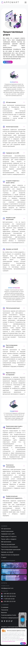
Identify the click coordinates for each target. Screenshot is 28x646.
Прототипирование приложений (10, 549)
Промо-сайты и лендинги (8, 539)
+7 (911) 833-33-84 (8, 599)
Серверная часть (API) (7, 534)
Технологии (4, 610)
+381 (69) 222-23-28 (9, 593)
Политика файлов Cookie (8, 615)
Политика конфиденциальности (10, 617)
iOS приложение (6, 528)
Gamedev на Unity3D (7, 552)
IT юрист (3, 557)
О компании (4, 607)
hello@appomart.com (7, 588)
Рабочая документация (8, 544)
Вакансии (4, 612)
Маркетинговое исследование (10, 555)
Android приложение (7, 531)
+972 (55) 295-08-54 (9, 596)
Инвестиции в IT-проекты (8, 536)
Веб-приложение (6, 541)
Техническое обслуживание (9, 547)
